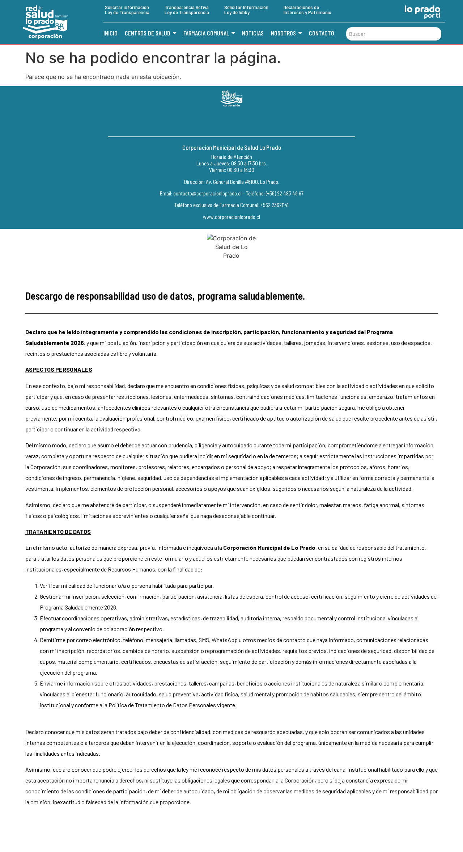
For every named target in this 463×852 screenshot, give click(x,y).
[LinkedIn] (247, 122)
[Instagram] (231, 122)
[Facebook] (215, 122)
